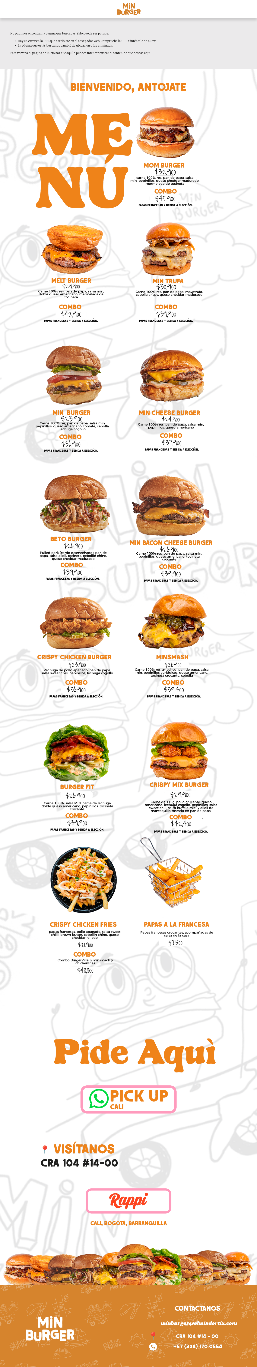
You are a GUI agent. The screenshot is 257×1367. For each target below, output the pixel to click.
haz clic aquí (64, 53)
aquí (147, 53)
